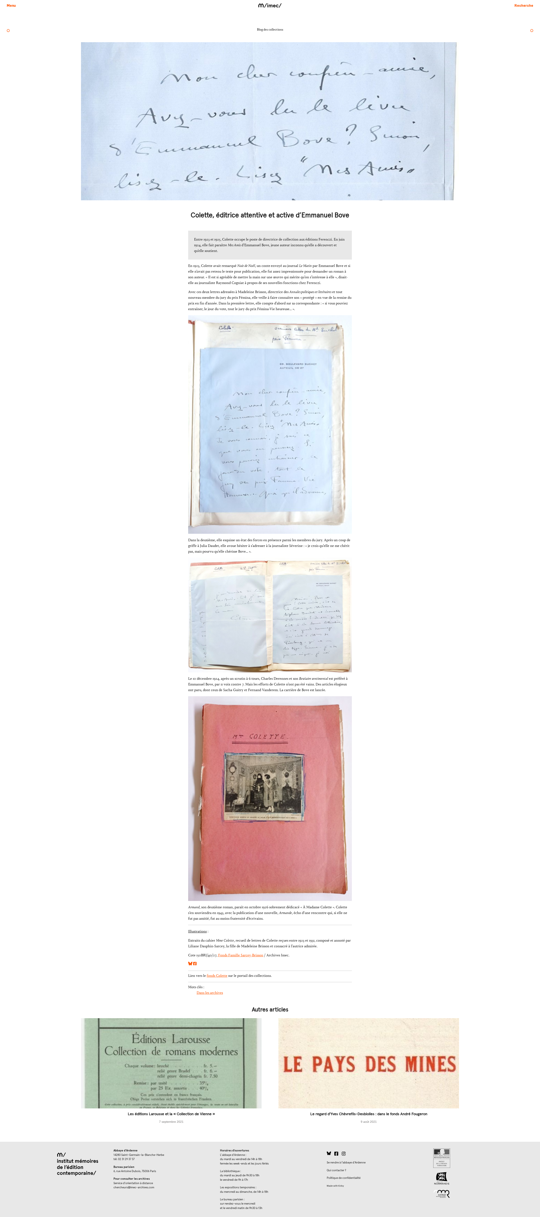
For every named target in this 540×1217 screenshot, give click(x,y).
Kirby (341, 1186)
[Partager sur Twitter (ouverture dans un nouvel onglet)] (190, 964)
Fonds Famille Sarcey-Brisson (240, 955)
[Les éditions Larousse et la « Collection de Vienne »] (171, 1075)
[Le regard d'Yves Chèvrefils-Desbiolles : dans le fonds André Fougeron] (368, 1075)
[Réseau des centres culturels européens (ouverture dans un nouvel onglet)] (483, 1193)
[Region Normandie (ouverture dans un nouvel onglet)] (483, 1178)
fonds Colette (217, 975)
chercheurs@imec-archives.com (133, 1187)
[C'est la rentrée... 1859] (8, 31)
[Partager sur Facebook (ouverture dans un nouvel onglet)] (195, 964)
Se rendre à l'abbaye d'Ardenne (346, 1162)
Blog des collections (270, 29)
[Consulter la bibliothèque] (531, 31)
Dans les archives (210, 993)
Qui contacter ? (336, 1170)
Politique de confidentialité (343, 1178)
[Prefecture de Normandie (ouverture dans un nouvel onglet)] (483, 1158)
